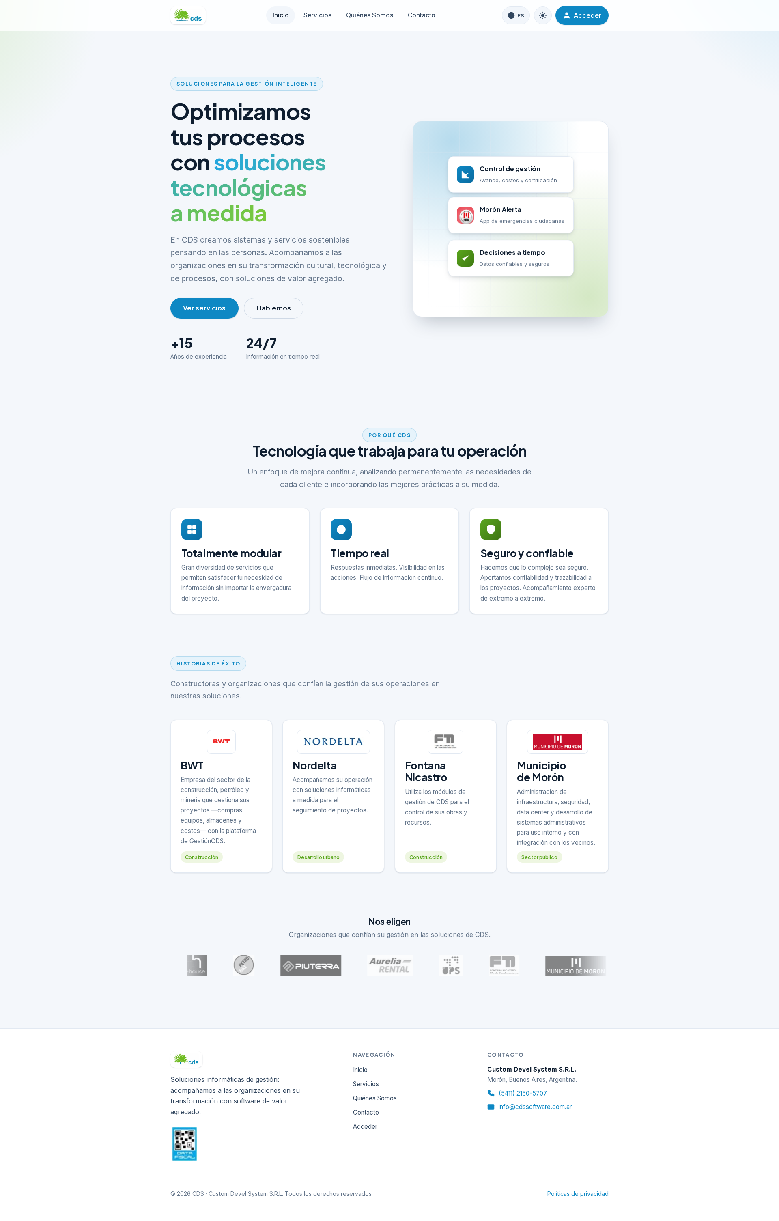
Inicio (281, 15)
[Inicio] (188, 15)
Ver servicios (204, 308)
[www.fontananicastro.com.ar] (481, 965)
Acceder (365, 1127)
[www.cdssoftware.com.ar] (428, 965)
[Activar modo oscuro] (543, 15)
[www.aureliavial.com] (367, 965)
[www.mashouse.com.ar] (174, 965)
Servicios (317, 15)
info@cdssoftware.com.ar (535, 1107)
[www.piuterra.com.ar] (288, 965)
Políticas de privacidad (578, 1193)
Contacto (421, 15)
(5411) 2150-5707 (523, 1093)
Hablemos (274, 308)
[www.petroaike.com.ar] (220, 965)
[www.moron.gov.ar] (552, 965)
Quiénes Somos (369, 15)
